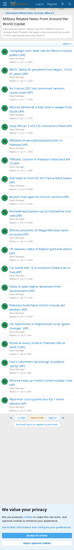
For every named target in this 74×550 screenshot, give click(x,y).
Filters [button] (66, 43)
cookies (28, 517)
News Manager (17, 58)
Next (51, 417)
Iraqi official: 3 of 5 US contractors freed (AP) (40, 126)
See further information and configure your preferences (36, 527)
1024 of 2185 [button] (37, 417)
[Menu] (5, 4)
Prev (22, 417)
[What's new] (62, 4)
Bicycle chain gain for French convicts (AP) (39, 197)
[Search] (69, 4)
